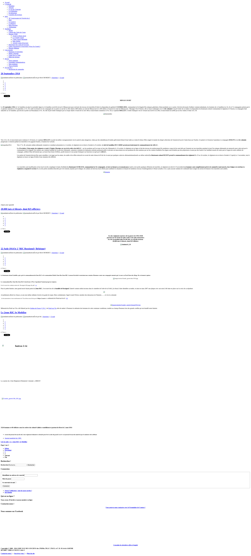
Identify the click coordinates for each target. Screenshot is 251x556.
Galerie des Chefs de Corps (17, 32)
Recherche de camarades (16, 69)
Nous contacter (13, 60)
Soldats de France (35, 308)
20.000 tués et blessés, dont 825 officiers (20, 209)
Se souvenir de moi (8, 482)
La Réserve (12, 23)
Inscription (8, 492)
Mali (10, 20)
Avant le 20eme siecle (19, 36)
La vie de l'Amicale (15, 9)
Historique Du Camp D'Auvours (19, 45)
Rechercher (5, 465)
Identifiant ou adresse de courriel (13, 475)
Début (7, 448)
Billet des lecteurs (14, 57)
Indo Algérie (16, 41)
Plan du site (31, 553)
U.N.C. (43, 308)
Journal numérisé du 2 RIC (13, 438)
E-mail (62, 78)
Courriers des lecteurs (15, 15)
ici (36, 285)
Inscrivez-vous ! (19, 553)
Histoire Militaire (14, 48)
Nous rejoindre (13, 66)
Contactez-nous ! (6, 553)
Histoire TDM (13, 34)
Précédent (8, 450)
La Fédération (13, 11)
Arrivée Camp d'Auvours (20, 43)
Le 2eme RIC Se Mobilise (13, 312)
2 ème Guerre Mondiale (20, 39)
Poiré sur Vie (52, 308)
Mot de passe (6, 479)
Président (11, 6)
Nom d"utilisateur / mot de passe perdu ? (18, 490)
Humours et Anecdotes (16, 52)
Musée (11, 30)
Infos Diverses (13, 25)
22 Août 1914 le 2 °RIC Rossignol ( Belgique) (23, 248)
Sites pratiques (13, 64)
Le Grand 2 (12, 22)
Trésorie (11, 8)
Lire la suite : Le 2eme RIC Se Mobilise (14, 442)
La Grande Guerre (18, 37)
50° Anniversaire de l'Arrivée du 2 (19, 18)
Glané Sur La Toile (14, 55)
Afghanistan (12, 27)
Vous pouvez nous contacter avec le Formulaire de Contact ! (125, 507)
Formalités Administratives (17, 62)
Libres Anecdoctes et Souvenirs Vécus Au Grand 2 (24, 46)
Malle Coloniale (14, 53)
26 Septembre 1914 (10, 73)
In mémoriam (13, 13)
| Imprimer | (54, 78)
